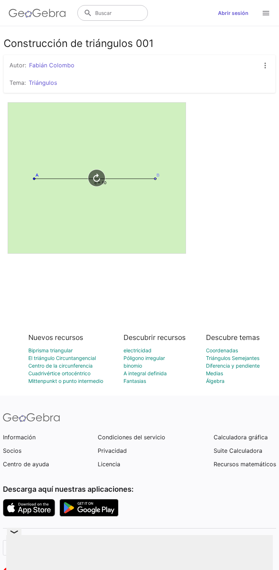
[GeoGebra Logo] (37, 13)
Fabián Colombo (51, 65)
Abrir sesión (233, 13)
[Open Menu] (266, 13)
